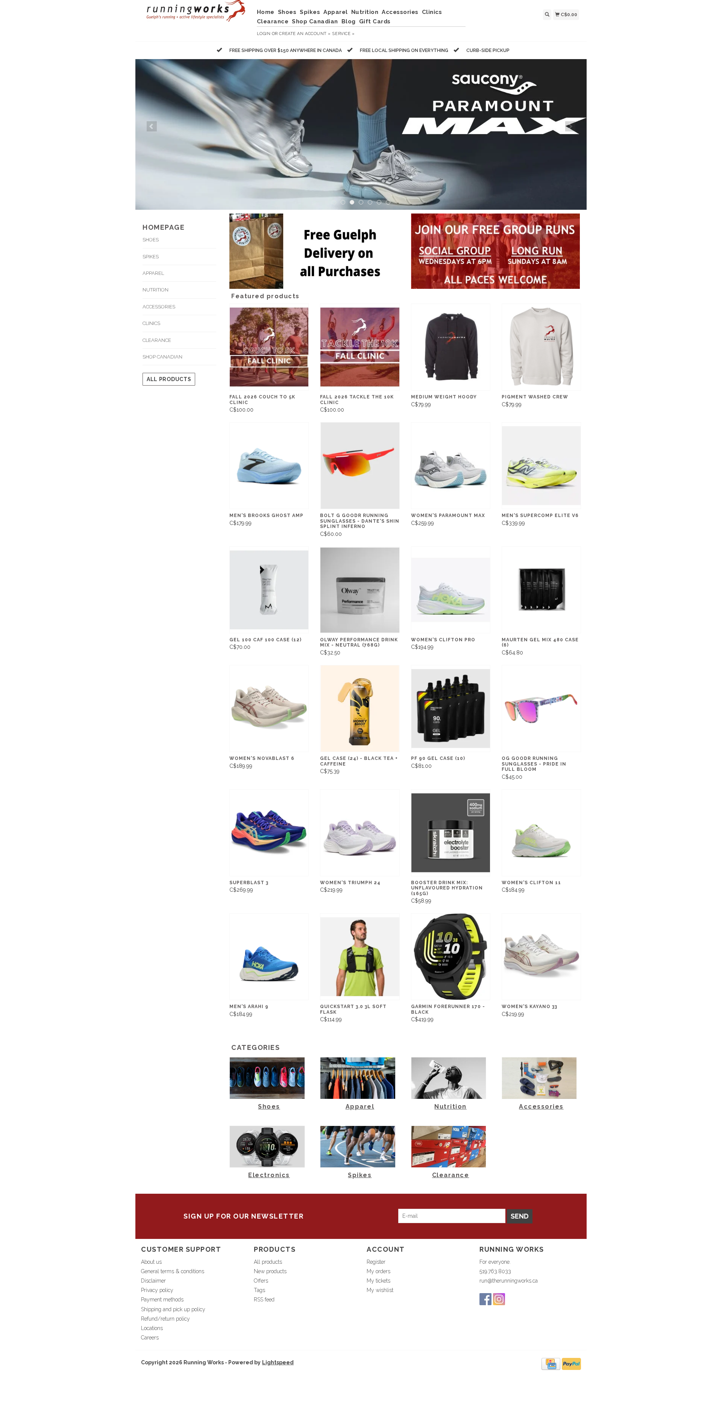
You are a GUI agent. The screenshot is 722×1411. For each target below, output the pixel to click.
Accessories (400, 12)
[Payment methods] (551, 1364)
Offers (261, 1281)
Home (266, 12)
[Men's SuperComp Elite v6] (541, 466)
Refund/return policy (165, 1319)
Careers (150, 1338)
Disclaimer (153, 1281)
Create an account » (305, 33)
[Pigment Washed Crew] (541, 347)
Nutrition (365, 12)
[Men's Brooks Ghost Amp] (269, 466)
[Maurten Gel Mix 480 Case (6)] (541, 590)
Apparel (335, 12)
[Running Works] (196, 14)
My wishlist (380, 1290)
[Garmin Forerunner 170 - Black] (450, 957)
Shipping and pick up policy (173, 1309)
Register (376, 1262)
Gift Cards (375, 21)
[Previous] (152, 126)
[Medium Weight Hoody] (450, 347)
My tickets (378, 1281)
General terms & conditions (172, 1271)
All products (169, 379)
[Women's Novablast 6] (269, 708)
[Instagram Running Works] (499, 1299)
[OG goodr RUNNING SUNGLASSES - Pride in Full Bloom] (541, 708)
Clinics (432, 12)
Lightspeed (278, 1362)
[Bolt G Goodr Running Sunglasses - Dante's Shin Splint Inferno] (359, 466)
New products (270, 1271)
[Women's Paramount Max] (450, 466)
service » (343, 33)
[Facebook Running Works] (485, 1299)
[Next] (570, 126)
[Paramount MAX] (361, 134)
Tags (259, 1290)
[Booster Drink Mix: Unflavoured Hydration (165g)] (450, 833)
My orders (378, 1271)
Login (264, 33)
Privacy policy (157, 1290)
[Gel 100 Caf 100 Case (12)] (269, 590)
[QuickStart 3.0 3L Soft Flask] (359, 957)
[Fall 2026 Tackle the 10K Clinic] (359, 347)
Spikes (310, 12)
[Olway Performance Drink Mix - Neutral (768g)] (359, 590)
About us (151, 1262)
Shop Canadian (315, 21)
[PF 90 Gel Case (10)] (450, 708)
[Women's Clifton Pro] (450, 590)
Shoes (287, 12)
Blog (348, 21)
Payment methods (162, 1300)
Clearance (273, 21)
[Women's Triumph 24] (359, 833)
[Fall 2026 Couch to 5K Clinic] (269, 347)
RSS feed (264, 1300)
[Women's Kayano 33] (541, 957)
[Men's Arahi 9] (269, 957)
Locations (152, 1328)
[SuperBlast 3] (269, 833)
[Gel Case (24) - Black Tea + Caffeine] (359, 708)
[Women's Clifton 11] (541, 833)
